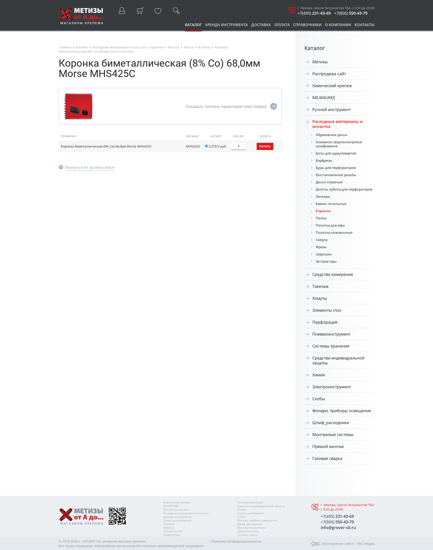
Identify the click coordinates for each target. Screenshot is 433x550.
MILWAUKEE (323, 97)
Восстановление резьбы (336, 175)
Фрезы (321, 247)
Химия (318, 374)
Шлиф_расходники (330, 422)
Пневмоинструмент (331, 334)
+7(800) (350, 13)
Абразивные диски (331, 135)
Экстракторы (326, 261)
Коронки (156, 47)
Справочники (307, 26)
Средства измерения (332, 274)
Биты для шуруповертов (336, 153)
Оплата (282, 26)
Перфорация (324, 322)
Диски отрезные (329, 182)
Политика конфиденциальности (236, 541)
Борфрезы (324, 160)
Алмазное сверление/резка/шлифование (339, 144)
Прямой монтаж (328, 446)
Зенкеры (323, 196)
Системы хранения (330, 345)
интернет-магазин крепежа (124, 541)
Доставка (261, 26)
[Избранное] (157, 11)
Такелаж (320, 286)
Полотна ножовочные (334, 232)
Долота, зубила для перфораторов (344, 189)
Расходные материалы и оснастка (118, 47)
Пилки (321, 218)
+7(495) (314, 13)
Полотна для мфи (330, 225)
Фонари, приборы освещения (341, 410)
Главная (65, 47)
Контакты (364, 26)
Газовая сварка (327, 458)
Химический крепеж (332, 85)
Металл (173, 47)
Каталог (193, 26)
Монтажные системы (333, 434)
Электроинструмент (331, 386)
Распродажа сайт (329, 73)
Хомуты (319, 298)
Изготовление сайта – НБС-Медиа (348, 543)
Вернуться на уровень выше (90, 167)
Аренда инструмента (226, 26)
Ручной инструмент (331, 109)
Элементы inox (326, 310)
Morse (188, 47)
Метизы (320, 61)
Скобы (318, 398)
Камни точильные (331, 204)
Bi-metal (204, 47)
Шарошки (324, 254)
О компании (338, 26)
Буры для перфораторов (336, 168)
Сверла (321, 240)
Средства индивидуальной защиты (338, 360)
